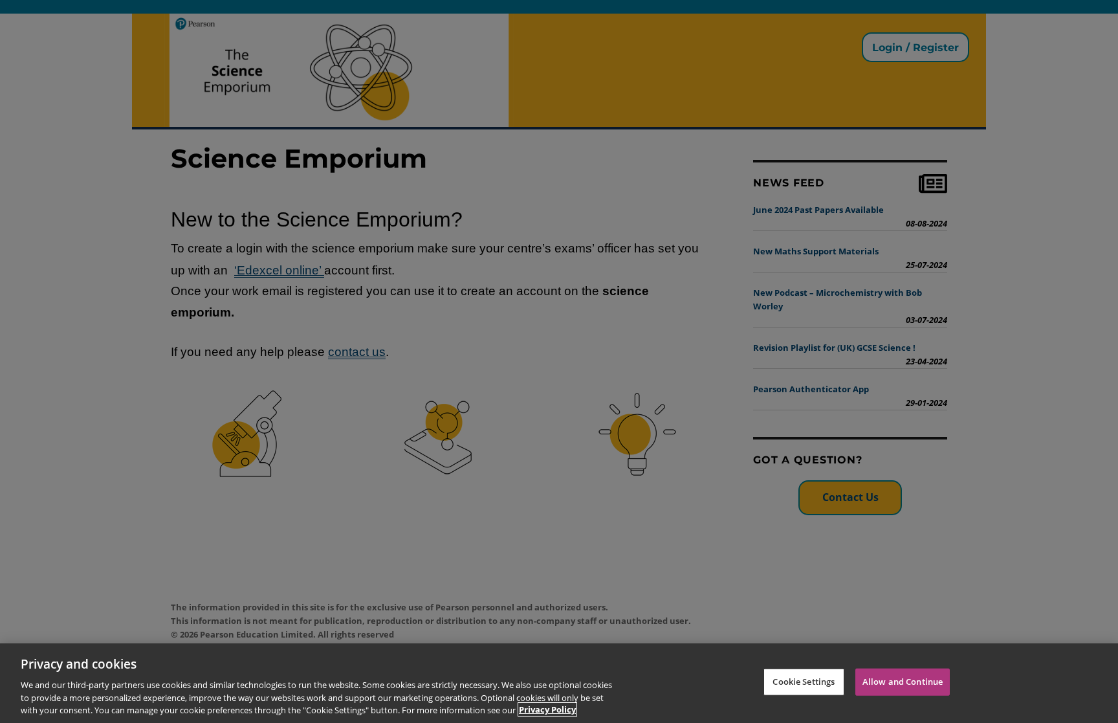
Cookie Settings (804, 681)
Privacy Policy (547, 709)
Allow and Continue (902, 681)
